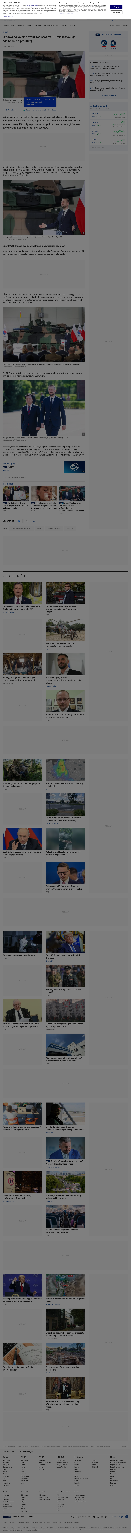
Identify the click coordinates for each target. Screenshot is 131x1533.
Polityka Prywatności (8, 16)
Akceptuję (116, 7)
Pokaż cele (116, 12)
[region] (65, 10)
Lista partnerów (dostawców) (66, 13)
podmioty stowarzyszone (32, 5)
